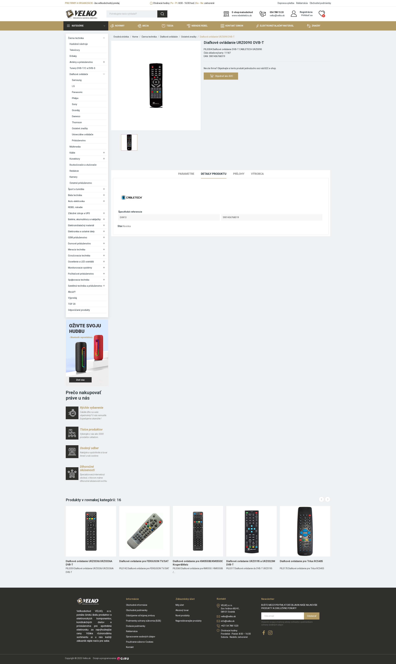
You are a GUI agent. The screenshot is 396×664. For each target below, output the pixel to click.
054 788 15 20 (277, 12)
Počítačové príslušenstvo (81, 273)
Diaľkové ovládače (79, 74)
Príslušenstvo (79, 140)
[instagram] (270, 633)
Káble (72, 152)
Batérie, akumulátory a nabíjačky (84, 219)
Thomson (77, 122)
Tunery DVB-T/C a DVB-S (82, 68)
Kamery (73, 177)
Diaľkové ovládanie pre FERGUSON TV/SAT (144, 561)
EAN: (206, 56)
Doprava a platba (286, 3)
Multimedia (75, 146)
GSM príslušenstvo (77, 237)
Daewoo (76, 116)
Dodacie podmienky (135, 626)
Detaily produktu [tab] (213, 173)
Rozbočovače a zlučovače (83, 164)
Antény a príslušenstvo (81, 62)
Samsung (77, 80)
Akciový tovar (182, 610)
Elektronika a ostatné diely (81, 231)
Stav (120, 226)
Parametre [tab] (186, 173)
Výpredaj (72, 298)
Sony (74, 104)
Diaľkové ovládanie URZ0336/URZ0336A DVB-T (89, 563)
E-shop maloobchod (242, 12)
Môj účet (180, 605)
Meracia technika (76, 249)
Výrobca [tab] (257, 173)
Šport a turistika (76, 189)
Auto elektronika (76, 201)
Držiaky (73, 56)
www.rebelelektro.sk (242, 15)
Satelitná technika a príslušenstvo (85, 285)
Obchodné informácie (136, 605)
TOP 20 (71, 304)
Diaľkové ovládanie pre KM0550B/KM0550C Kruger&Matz (198, 563)
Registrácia (306, 12)
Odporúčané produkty (79, 310)
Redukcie (74, 170)
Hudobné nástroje (79, 44)
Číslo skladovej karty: (214, 53)
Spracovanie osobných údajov (140, 636)
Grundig (76, 110)
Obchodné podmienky (320, 3)
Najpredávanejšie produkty (189, 621)
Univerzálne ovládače (82, 134)
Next (327, 499)
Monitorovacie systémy (80, 267)
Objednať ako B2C (224, 76)
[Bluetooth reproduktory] (87, 352)
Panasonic (77, 92)
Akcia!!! (71, 291)
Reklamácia (302, 3)
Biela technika (75, 195)
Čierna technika (76, 38)
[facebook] (263, 633)
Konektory (75, 158)
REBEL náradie (75, 207)
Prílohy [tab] (238, 173)
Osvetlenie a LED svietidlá (81, 261)
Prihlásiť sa (306, 15)
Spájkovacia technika (78, 279)
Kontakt (130, 647)
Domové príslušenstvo (79, 243)
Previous (321, 499)
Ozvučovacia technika (79, 255)
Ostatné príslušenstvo (81, 183)
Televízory (75, 50)
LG (73, 86)
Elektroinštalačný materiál (81, 225)
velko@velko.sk (277, 15)
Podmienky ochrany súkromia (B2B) (143, 621)
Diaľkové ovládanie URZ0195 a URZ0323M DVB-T (250, 563)
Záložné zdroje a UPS (79, 213)
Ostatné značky (80, 128)
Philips (75, 98)
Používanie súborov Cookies (139, 642)
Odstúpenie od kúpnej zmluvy (140, 615)
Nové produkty (183, 615)
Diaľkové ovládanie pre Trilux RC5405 (301, 561)
